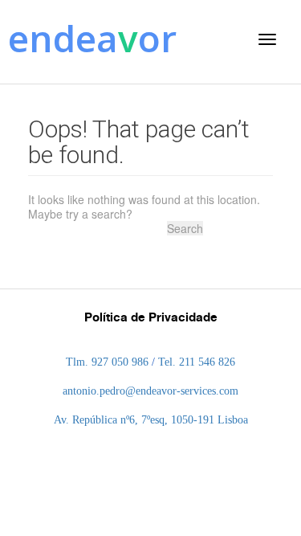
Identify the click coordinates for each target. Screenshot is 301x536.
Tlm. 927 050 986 (107, 362)
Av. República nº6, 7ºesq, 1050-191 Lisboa (151, 420)
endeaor (92, 38)
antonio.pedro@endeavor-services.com (150, 391)
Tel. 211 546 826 (196, 362)
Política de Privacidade (151, 317)
